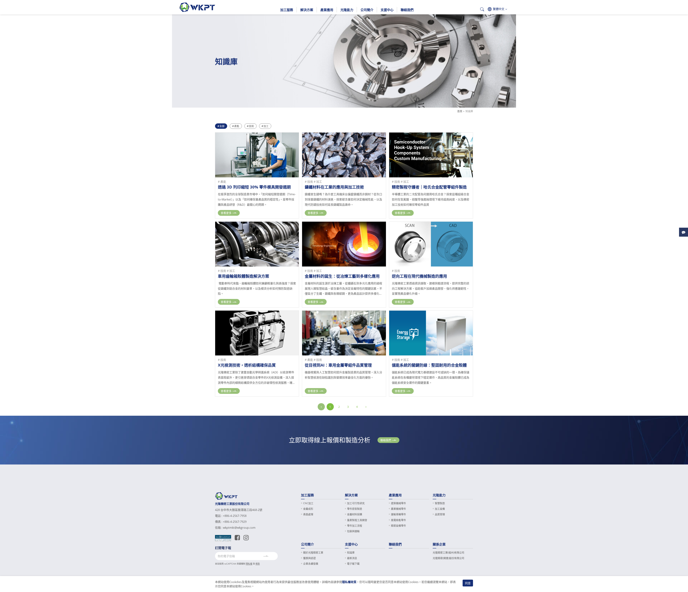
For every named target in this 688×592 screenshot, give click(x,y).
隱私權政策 (349, 582)
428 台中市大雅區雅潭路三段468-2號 (238, 510)
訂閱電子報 (223, 547)
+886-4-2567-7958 (235, 516)
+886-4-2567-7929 (235, 522)
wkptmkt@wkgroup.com (239, 528)
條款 (257, 563)
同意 (468, 583)
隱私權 (249, 563)
